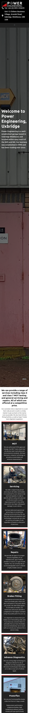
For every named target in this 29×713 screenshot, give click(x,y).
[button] (14, 25)
